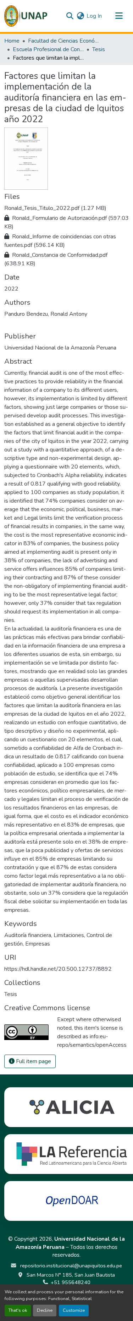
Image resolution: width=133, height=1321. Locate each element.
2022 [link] (11, 289)
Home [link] (12, 41)
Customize (74, 1310)
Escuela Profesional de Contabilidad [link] (48, 49)
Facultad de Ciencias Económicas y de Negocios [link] (63, 41)
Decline (44, 1310)
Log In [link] (94, 16)
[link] (66, 208)
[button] (25, 16)
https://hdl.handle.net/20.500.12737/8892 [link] (58, 969)
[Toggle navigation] (119, 16)
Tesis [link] (98, 49)
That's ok (18, 1310)
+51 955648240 (70, 1282)
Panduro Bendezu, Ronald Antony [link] (45, 314)
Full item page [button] (33, 1061)
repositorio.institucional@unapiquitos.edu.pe (70, 1265)
